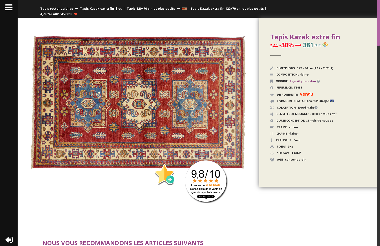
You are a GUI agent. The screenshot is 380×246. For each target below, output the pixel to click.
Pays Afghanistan (303, 81)
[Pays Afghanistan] (316, 81)
